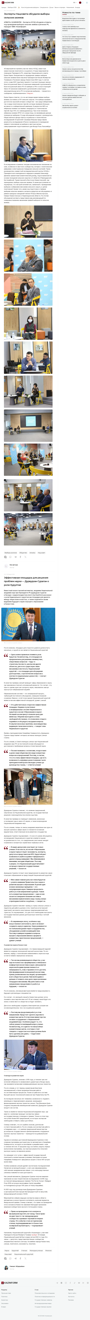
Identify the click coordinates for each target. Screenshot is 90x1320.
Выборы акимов (11, 553)
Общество (23, 553)
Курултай (15, 1250)
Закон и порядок (59, 7)
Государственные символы (43, 1300)
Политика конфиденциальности (45, 1296)
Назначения (70, 7)
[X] (25, 557)
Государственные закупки (43, 1307)
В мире (3, 1307)
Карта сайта (72, 1293)
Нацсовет (41, 553)
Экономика (4, 1303)
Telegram (30, 93)
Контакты (71, 1296)
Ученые (24, 1250)
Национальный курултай (23, 1254)
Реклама (71, 1300)
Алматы (32, 553)
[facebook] (70, 1283)
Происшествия (6, 1293)
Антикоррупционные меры (43, 1303)
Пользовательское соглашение (45, 1293)
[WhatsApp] (10, 557)
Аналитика (4, 1300)
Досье (51, 7)
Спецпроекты (44, 7)
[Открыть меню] (87, 2)
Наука (7, 1250)
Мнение (48, 1250)
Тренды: (3, 7)
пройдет (34, 1235)
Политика (4, 1296)
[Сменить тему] (81, 2)
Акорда (77, 7)
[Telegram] (15, 557)
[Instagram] (5, 557)
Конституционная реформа (30, 7)
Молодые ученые (36, 1250)
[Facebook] (20, 557)
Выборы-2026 (12, 7)
